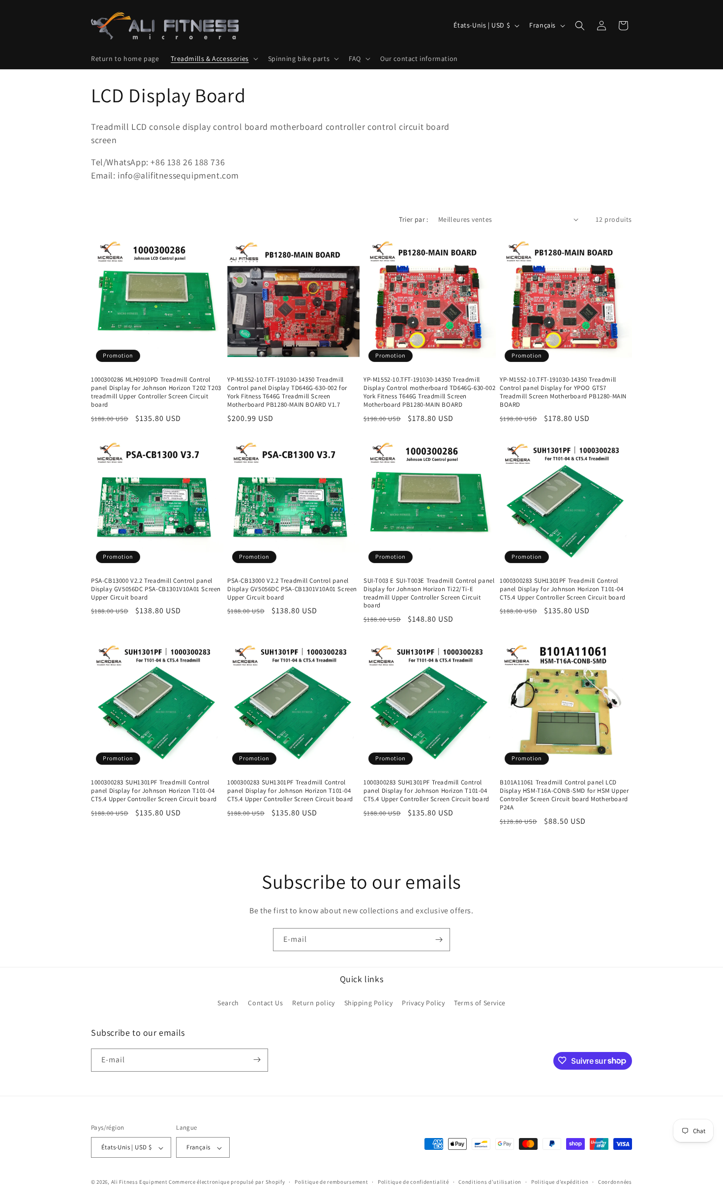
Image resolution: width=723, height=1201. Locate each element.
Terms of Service (480, 1003)
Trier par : (413, 219)
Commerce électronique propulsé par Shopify (227, 1182)
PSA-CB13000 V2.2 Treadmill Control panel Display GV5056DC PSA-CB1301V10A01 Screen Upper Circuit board (156, 589)
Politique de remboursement (331, 1181)
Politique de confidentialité (413, 1181)
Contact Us (265, 1003)
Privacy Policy (423, 1003)
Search (228, 1003)
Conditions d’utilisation (489, 1181)
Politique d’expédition (559, 1181)
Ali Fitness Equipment (139, 1182)
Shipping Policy (368, 1003)
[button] (213, 58)
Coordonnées (615, 1181)
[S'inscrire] (439, 939)
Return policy (313, 1003)
